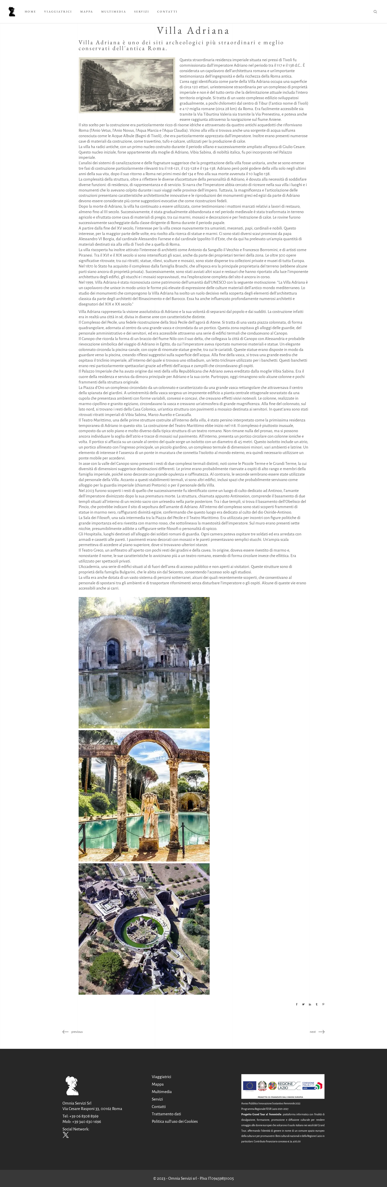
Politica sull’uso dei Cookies (175, 1121)
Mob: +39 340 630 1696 (81, 1121)
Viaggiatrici (161, 1076)
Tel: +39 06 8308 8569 (80, 1116)
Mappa (158, 1084)
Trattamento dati (166, 1114)
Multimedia (162, 1091)
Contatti (159, 1106)
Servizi (157, 1099)
